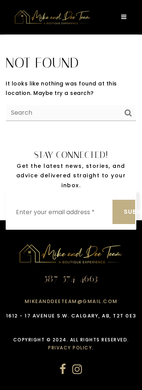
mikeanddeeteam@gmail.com (71, 301)
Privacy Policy (70, 347)
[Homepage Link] (52, 17)
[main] (71, 87)
